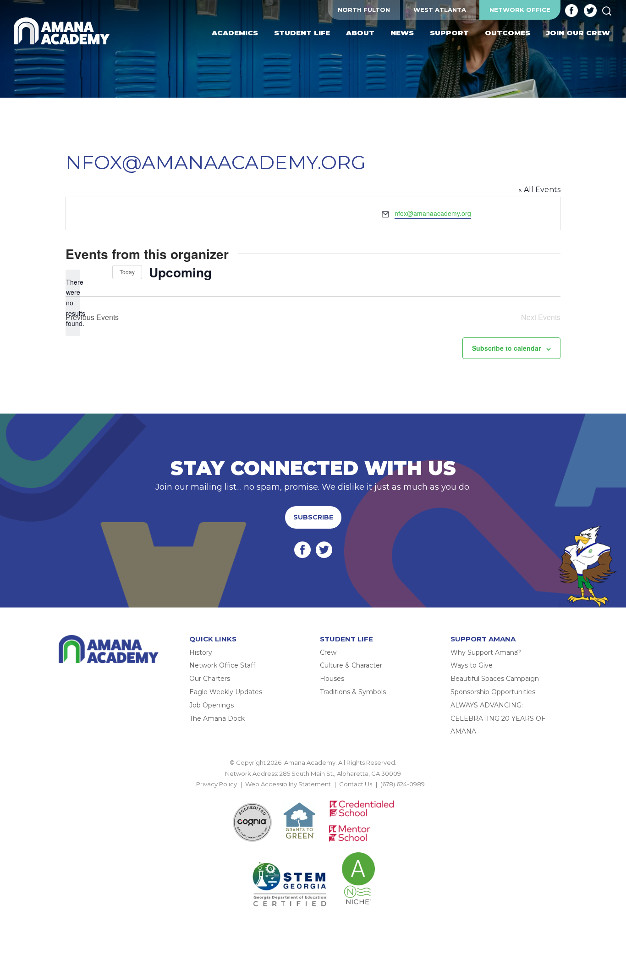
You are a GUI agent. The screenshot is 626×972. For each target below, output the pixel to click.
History (200, 652)
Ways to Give (471, 665)
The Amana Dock (217, 718)
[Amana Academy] (64, 31)
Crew (328, 652)
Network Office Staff (222, 665)
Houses (332, 678)
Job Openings (211, 705)
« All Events (539, 189)
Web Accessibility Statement (288, 784)
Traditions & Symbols (353, 692)
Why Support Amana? (485, 652)
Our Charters (209, 678)
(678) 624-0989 (402, 784)
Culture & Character (351, 665)
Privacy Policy (216, 784)
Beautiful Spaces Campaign (494, 678)
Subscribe (313, 517)
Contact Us (355, 784)
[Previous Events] (82, 272)
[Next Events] (99, 272)
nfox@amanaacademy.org (433, 213)
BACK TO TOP (313, 794)
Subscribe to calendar (506, 348)
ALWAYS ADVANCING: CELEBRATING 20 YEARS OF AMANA (497, 718)
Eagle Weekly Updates (225, 692)
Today (127, 272)
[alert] (73, 303)
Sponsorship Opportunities (492, 692)
